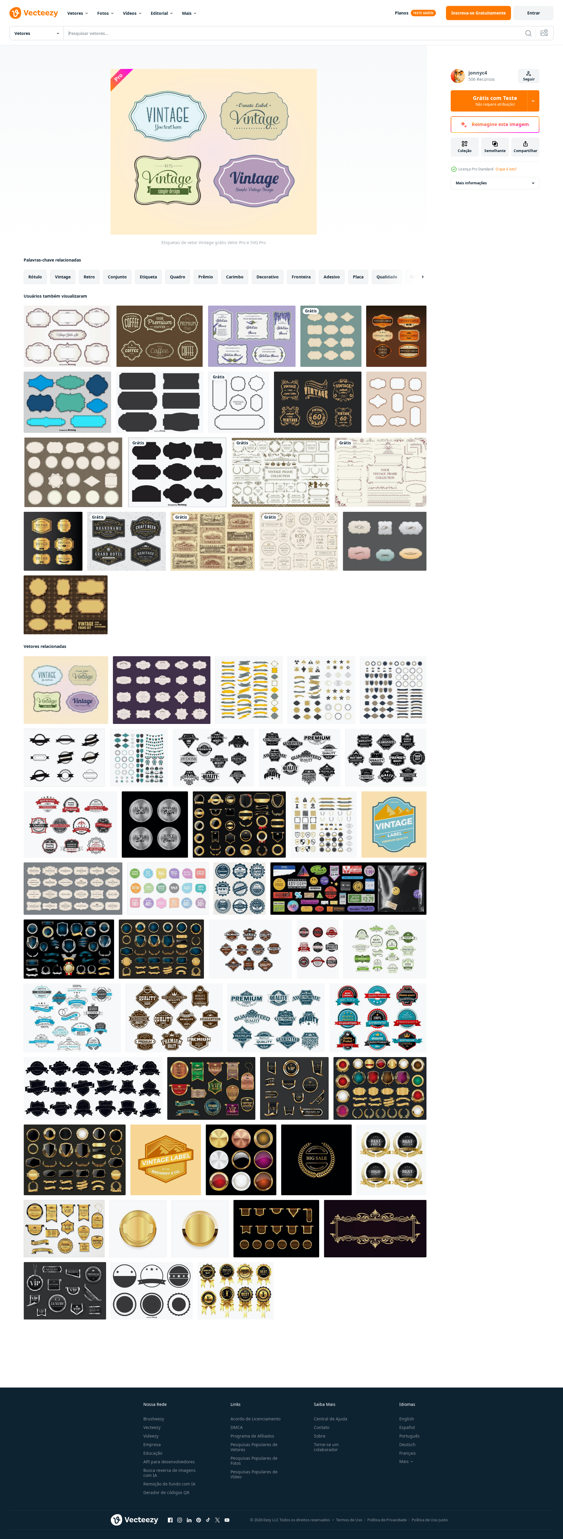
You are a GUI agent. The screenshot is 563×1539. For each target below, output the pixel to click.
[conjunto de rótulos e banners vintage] (70, 824)
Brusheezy (153, 1419)
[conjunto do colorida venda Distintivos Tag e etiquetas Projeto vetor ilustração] (168, 888)
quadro (177, 277)
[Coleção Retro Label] (396, 402)
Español (407, 1427)
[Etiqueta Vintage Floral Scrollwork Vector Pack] (317, 402)
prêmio (205, 277)
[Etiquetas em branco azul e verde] (67, 402)
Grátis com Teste (495, 101)
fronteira (301, 277)
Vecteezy (151, 1427)
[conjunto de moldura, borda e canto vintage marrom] (281, 472)
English (406, 1419)
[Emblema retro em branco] (152, 1290)
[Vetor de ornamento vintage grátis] (384, 541)
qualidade (387, 277)
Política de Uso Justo (430, 1519)
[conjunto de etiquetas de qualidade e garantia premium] (318, 949)
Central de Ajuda (330, 1419)
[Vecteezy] (33, 13)
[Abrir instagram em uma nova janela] (179, 1520)
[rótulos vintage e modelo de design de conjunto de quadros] (330, 336)
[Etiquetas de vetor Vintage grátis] (66, 690)
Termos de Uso (349, 1519)
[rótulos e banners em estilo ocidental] (174, 1017)
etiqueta (148, 277)
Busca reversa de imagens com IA (169, 1472)
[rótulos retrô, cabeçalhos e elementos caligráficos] (72, 1017)
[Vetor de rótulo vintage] (396, 336)
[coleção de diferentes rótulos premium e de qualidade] (250, 949)
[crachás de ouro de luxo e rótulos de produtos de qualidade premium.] (391, 1160)
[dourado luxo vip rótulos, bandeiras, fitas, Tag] (294, 1088)
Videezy (150, 1436)
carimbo (235, 277)
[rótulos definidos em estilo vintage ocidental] (385, 758)
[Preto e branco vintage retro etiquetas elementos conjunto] (64, 758)
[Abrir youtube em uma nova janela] (227, 1520)
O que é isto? (506, 169)
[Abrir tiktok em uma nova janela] (208, 1520)
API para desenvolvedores (169, 1461)
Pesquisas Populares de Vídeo (254, 1474)
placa (358, 277)
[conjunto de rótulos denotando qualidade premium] (276, 1017)
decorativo (268, 277)
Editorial (159, 13)
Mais (187, 13)
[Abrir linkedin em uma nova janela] (189, 1520)
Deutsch (407, 1444)
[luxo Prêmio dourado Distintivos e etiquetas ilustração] (239, 824)
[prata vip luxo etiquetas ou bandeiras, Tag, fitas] (65, 1290)
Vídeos (130, 13)
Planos (401, 13)
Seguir (529, 79)
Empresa (152, 1444)
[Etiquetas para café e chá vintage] (159, 336)
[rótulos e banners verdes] (384, 949)
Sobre (319, 1436)
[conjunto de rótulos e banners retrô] (299, 758)
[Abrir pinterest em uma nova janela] (198, 1520)
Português (409, 1436)
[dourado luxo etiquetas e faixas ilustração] (276, 1228)
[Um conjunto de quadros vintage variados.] (380, 472)
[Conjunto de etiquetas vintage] (67, 336)
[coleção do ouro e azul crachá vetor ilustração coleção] (69, 949)
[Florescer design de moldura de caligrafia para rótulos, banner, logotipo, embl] (126, 541)
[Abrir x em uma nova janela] (217, 1520)
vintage (63, 277)
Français (407, 1453)
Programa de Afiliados (252, 1436)
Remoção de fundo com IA (169, 1484)
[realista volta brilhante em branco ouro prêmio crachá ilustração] (138, 1228)
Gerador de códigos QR (166, 1492)
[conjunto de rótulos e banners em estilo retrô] (213, 758)
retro (89, 277)
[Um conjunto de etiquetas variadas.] (298, 541)
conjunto (117, 277)
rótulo (35, 277)
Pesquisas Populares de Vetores (254, 1447)
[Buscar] (528, 33)
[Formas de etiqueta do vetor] (159, 402)
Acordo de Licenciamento (255, 1419)
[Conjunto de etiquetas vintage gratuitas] (73, 472)
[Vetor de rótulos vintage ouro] (53, 541)
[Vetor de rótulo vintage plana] (393, 824)
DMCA (237, 1427)
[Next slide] (417, 277)
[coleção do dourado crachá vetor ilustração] (379, 1088)
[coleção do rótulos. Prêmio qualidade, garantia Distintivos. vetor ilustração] (239, 888)
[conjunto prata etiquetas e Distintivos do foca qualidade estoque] (155, 824)
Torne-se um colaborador (326, 1447)
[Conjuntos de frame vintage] (66, 604)
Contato (321, 1427)
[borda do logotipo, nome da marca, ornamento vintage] (375, 1228)
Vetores (75, 13)
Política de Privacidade (387, 1519)
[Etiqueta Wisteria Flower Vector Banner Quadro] (252, 336)
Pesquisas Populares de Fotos (254, 1460)
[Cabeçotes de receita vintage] (213, 541)
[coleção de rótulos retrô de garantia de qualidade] (378, 1017)
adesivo (332, 277)
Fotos (103, 13)
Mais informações (471, 182)
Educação (152, 1453)
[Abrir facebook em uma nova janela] (170, 1520)
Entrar (533, 13)
